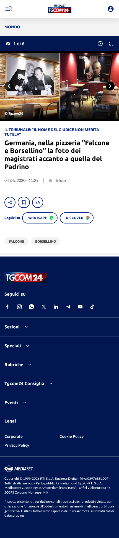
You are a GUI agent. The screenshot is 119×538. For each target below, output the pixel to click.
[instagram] (19, 307)
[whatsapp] (31, 307)
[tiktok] (92, 307)
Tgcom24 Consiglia (24, 383)
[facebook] (7, 307)
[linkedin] (56, 307)
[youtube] (80, 307)
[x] (43, 307)
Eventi (11, 402)
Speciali (12, 345)
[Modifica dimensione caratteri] (37, 202)
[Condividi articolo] (9, 202)
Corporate (13, 436)
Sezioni (12, 326)
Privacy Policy (16, 445)
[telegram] (68, 307)
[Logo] (59, 8)
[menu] (8, 9)
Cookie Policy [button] (72, 436)
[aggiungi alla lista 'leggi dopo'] (24, 202)
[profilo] (111, 9)
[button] (59, 8)
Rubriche (13, 364)
